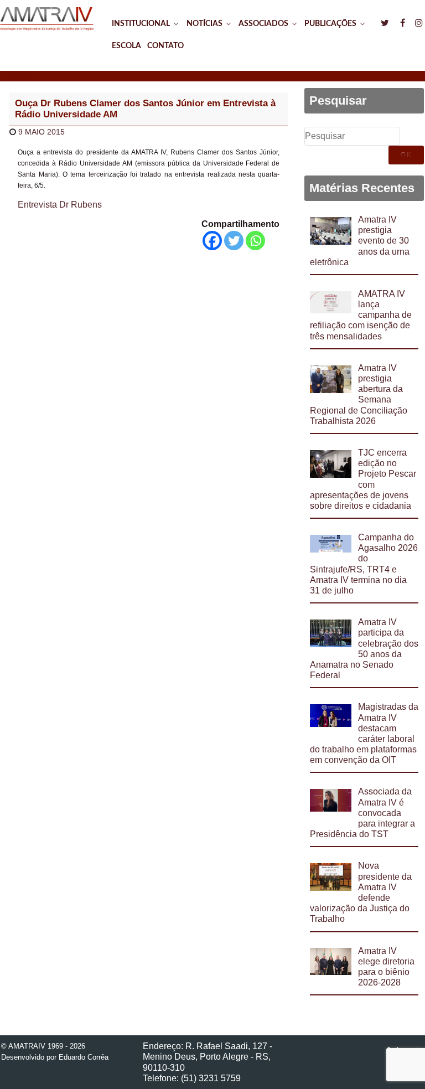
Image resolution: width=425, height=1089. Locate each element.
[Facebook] (212, 240)
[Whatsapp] (255, 240)
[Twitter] (233, 240)
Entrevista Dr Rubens (60, 204)
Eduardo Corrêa (83, 1057)
